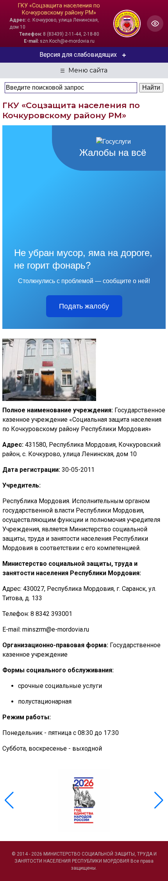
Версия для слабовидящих (78, 54)
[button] (159, 800)
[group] (84, 800)
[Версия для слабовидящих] (155, 23)
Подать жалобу (84, 306)
